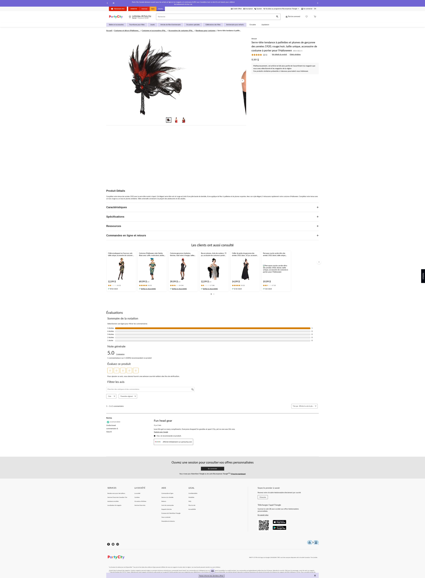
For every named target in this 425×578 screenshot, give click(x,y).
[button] (277, 16)
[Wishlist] (306, 16)
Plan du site (191, 505)
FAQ (189, 501)
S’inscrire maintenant (238, 474)
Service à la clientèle (167, 497)
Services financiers (139, 505)
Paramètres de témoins (168, 521)
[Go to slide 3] (183, 120)
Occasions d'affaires (140, 501)
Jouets (152, 25)
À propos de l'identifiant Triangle (170, 513)
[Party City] (160, 9)
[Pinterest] (113, 544)
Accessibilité (192, 509)
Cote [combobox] (109, 396)
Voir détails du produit (279, 54)
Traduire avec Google (161, 432)
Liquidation (265, 25)
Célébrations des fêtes (212, 25)
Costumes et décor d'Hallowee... (127, 30)
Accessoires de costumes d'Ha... (181, 30)
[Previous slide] (107, 3)
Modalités (191, 497)
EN (315, 9)
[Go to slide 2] (176, 120)
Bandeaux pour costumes (205, 30)
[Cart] (315, 16)
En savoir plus (263, 515)
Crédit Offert (237, 9)
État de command (294, 16)
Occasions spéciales (193, 25)
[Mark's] (153, 9)
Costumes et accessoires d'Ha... (154, 30)
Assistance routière (113, 501)
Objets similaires (295, 54)
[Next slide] (318, 3)
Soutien (259, 9)
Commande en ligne (167, 493)
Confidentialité (192, 493)
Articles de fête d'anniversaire (170, 25)
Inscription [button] (249, 9)
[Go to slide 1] (168, 120)
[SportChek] (144, 9)
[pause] (113, 3)
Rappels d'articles (166, 509)
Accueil (109, 30)
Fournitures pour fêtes (137, 25)
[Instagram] (117, 544)
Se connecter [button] (307, 9)
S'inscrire (263, 497)
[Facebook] (108, 544)
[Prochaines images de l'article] (242, 81)
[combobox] (306, 406)
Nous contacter (166, 517)
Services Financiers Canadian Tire (117, 497)
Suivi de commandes (167, 505)
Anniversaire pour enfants (235, 25)
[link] (260, 54)
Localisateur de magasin (114, 505)
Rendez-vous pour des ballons (116, 493)
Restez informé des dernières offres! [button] (211, 576)
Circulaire (252, 25)
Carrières (137, 497)
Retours (163, 501)
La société (137, 493)
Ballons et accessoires (116, 25)
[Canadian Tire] (133, 9)
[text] (121, 285)
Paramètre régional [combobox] (127, 396)
